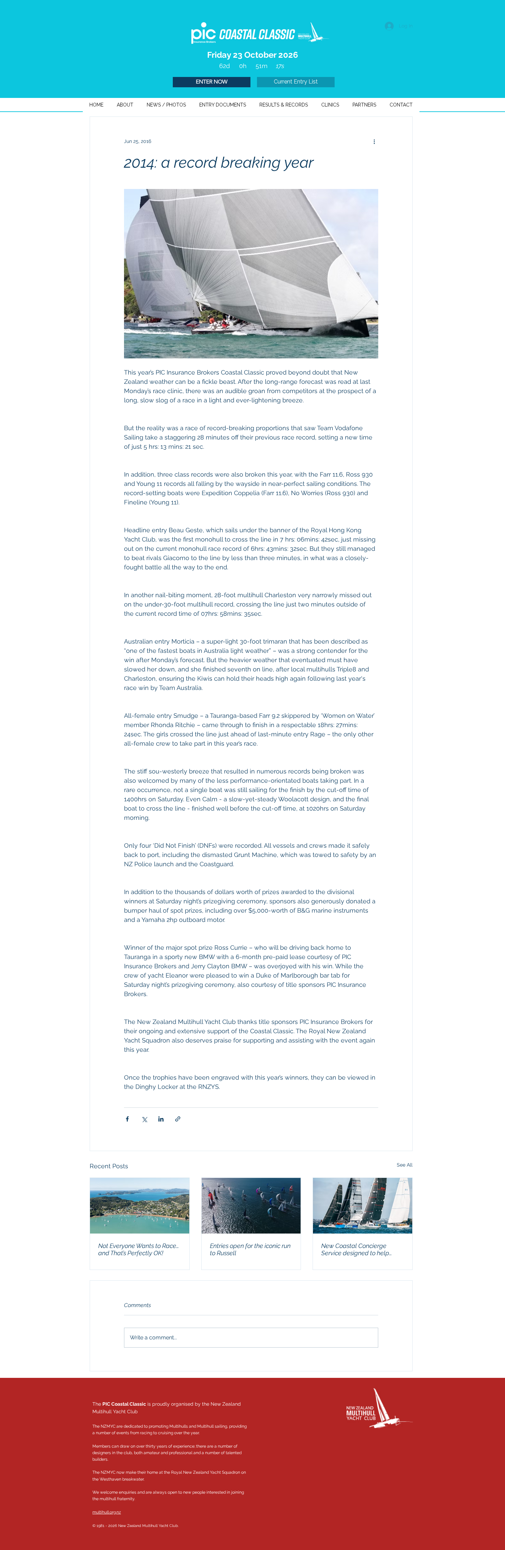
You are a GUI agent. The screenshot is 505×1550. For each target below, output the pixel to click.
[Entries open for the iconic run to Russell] (251, 1206)
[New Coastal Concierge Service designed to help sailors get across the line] (362, 1206)
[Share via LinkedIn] (161, 1119)
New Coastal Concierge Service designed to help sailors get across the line (356, 1249)
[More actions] (374, 141)
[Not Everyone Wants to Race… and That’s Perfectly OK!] (139, 1206)
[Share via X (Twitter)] (144, 1119)
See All (405, 1165)
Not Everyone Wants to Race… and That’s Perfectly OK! (138, 1249)
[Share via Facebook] (127, 1119)
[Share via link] (178, 1119)
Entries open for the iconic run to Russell (250, 1249)
